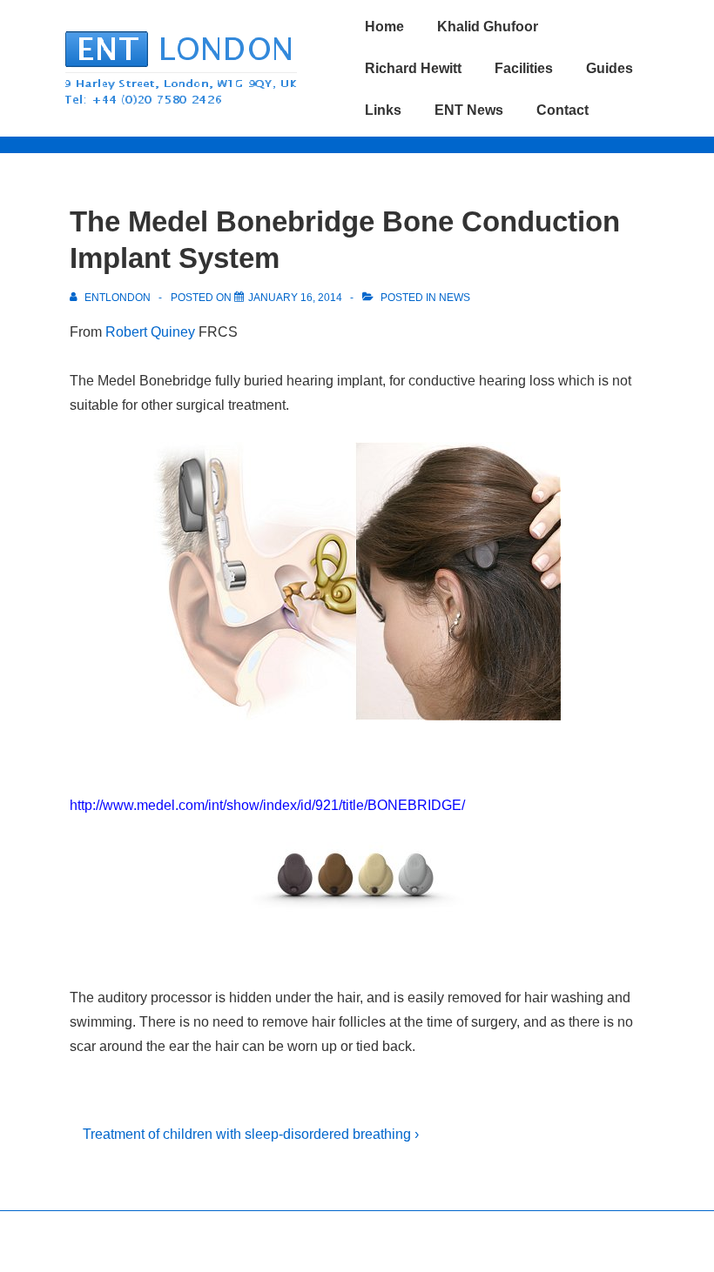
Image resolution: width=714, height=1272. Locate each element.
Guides (609, 68)
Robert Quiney (150, 332)
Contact (562, 110)
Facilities (524, 68)
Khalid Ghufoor (487, 26)
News (454, 297)
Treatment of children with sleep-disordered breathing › (251, 1134)
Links (383, 110)
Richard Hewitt (413, 68)
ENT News (468, 110)
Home (384, 26)
